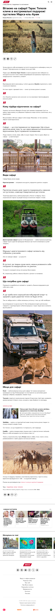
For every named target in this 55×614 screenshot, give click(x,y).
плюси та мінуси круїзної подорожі (32, 482)
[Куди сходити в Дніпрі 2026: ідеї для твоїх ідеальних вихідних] (10, 543)
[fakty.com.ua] (19, 610)
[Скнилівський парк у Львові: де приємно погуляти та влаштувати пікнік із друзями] (44, 543)
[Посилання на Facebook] (21, 570)
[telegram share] (8, 58)
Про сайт (27, 582)
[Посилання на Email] (37, 570)
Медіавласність (27, 589)
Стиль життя (7, 4)
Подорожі (10, 487)
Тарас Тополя (18, 487)
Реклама (27, 593)
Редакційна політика (27, 587)
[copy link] (15, 58)
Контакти (27, 591)
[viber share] (11, 58)
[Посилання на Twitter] (33, 570)
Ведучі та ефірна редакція (27, 578)
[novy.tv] (51, 610)
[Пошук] (48, 2)
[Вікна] (6, 2)
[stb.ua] (4, 610)
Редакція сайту (27, 580)
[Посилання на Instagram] (29, 570)
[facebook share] (4, 58)
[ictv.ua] (35, 610)
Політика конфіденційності (27, 605)
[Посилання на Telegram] (17, 570)
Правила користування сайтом (27, 603)
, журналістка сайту (12, 17)
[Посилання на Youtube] (25, 570)
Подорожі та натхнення (20, 4)
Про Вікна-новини (27, 585)
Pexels (6, 53)
